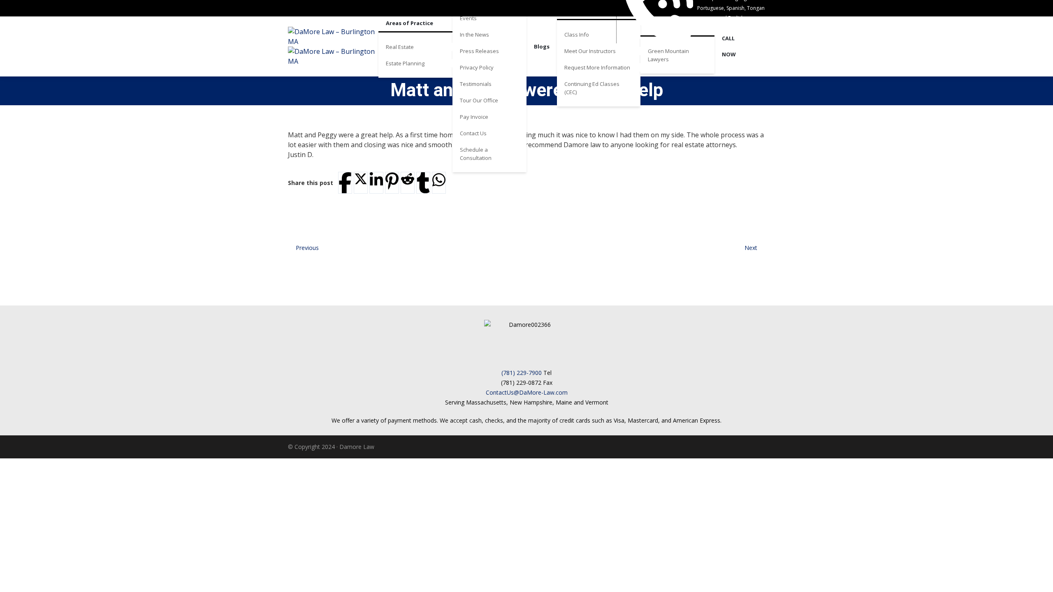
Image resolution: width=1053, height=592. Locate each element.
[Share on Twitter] (360, 178)
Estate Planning (405, 63)
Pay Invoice (474, 116)
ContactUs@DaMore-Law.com (527, 392)
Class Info (576, 34)
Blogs (542, 46)
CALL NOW (729, 46)
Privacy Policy (477, 67)
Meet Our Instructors (590, 51)
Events (468, 18)
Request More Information (597, 67)
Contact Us (473, 133)
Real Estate (400, 47)
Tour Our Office (479, 100)
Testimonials (476, 84)
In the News (474, 34)
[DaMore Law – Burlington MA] (333, 46)
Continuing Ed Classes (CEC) (591, 88)
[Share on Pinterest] (392, 181)
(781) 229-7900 (521, 373)
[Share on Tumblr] (423, 182)
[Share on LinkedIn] (376, 179)
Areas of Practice (409, 23)
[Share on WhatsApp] (438, 179)
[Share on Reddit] (407, 178)
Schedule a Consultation (476, 154)
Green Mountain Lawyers (668, 55)
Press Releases (479, 51)
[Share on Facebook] (345, 182)
